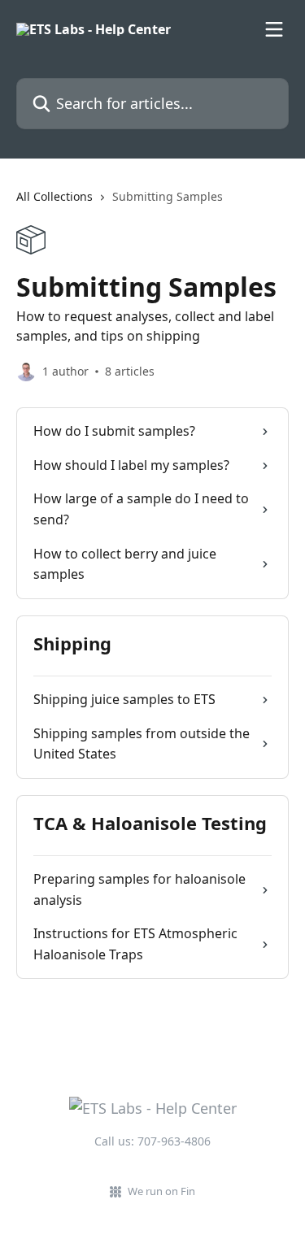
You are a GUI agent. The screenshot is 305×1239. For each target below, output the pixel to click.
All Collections (54, 196)
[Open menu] (274, 29)
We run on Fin (161, 1191)
